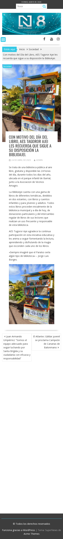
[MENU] (3, 39)
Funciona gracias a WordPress (18, 530)
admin (39, 160)
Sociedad (7, 66)
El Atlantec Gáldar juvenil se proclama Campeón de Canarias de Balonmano (46, 342)
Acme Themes (31, 533)
